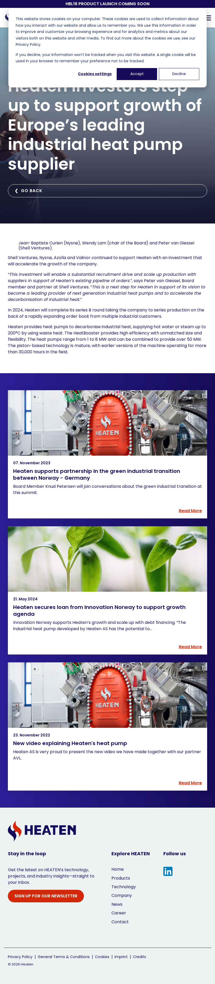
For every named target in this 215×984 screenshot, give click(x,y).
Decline (179, 73)
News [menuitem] (116, 904)
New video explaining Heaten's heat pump (70, 743)
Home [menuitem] (117, 869)
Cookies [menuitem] (102, 956)
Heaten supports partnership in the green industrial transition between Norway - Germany (96, 474)
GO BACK (28, 191)
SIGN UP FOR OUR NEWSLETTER (45, 896)
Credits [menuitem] (139, 956)
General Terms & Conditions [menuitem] (64, 956)
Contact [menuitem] (120, 921)
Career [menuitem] (118, 912)
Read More (190, 510)
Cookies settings (95, 73)
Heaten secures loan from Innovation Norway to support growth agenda (99, 610)
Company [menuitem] (121, 895)
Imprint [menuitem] (121, 956)
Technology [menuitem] (123, 886)
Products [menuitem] (120, 878)
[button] (207, 17)
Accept (137, 73)
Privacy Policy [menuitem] (20, 956)
